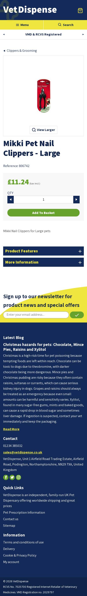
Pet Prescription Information (24, 512)
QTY (10, 193)
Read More (11, 429)
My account (11, 562)
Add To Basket (43, 213)
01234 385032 (13, 446)
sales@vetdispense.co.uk (22, 452)
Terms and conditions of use (23, 542)
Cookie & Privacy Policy (19, 555)
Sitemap (9, 525)
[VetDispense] (30, 10)
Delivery (9, 549)
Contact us (10, 519)
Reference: (10, 166)
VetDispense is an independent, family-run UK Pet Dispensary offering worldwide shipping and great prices (39, 500)
